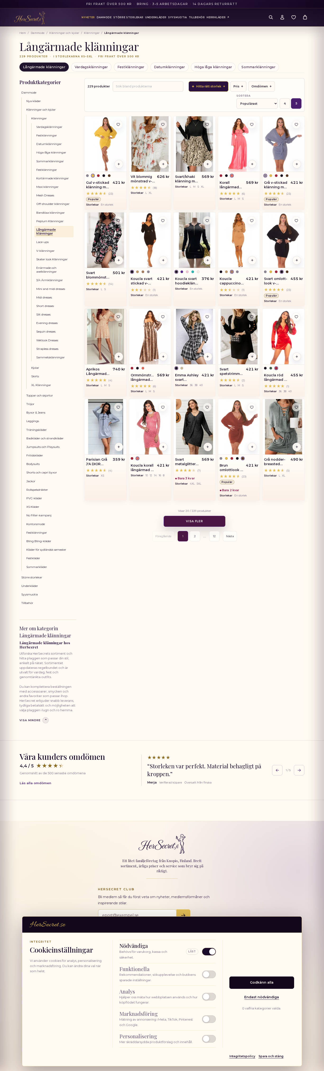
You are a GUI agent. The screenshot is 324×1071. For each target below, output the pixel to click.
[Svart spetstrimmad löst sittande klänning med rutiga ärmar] (239, 336)
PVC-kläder (34, 498)
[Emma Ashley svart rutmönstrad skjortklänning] (194, 336)
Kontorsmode (35, 524)
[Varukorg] (305, 17)
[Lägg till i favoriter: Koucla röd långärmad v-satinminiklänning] (296, 317)
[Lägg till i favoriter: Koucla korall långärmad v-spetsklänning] (162, 407)
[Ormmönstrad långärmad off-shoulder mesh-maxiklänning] (150, 336)
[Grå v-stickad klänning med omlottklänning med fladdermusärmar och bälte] (283, 144)
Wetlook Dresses (47, 340)
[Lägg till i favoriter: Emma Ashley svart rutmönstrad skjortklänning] (207, 317)
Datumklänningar (169, 67)
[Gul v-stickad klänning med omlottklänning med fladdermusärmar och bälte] (105, 144)
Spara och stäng (271, 1056)
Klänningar (91, 33)
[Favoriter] (293, 17)
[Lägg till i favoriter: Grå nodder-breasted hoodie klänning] (296, 407)
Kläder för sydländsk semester (46, 549)
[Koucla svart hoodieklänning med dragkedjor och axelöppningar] (194, 240)
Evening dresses (47, 323)
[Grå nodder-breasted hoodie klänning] (283, 426)
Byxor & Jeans (35, 412)
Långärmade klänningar (44, 67)
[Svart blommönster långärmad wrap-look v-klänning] (105, 240)
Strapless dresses (47, 349)
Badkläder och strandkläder (45, 438)
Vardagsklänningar (91, 67)
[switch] (167, 974)
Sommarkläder (36, 567)
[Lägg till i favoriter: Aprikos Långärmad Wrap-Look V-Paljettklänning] (118, 317)
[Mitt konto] (282, 17)
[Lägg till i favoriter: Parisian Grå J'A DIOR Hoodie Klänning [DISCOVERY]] (118, 407)
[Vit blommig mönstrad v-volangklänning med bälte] (150, 144)
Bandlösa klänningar (50, 212)
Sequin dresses (46, 331)
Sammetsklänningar (50, 357)
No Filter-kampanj (38, 515)
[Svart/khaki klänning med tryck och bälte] (194, 144)
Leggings (32, 421)
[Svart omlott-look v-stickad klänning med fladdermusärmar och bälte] (283, 240)
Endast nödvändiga (261, 997)
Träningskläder (36, 430)
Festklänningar (130, 67)
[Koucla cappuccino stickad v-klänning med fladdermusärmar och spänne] (239, 240)
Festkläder (33, 558)
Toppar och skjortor (39, 395)
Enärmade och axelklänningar (46, 269)
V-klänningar (45, 250)
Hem (22, 33)
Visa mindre (33, 720)
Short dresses (45, 306)
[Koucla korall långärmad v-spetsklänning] (150, 426)
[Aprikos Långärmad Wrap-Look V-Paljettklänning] (105, 336)
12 (214, 536)
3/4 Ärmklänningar (49, 280)
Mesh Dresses (45, 195)
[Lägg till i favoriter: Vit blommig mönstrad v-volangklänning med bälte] (162, 124)
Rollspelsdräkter (37, 489)
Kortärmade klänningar (52, 178)
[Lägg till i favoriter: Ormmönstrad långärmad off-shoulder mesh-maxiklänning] (162, 317)
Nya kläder (33, 101)
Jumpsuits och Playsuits (43, 447)
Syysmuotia (29, 594)
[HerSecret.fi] (29, 18)
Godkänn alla (261, 982)
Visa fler (194, 521)
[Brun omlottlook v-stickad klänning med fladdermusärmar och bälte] (239, 426)
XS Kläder (32, 506)
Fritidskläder (34, 455)
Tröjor (30, 404)
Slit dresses (43, 314)
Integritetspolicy (242, 1056)
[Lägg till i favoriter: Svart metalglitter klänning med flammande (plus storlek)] (207, 407)
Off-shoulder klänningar (52, 204)
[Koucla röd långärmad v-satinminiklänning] (283, 336)
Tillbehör (27, 603)
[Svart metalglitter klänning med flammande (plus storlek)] (194, 426)
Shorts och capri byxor (41, 472)
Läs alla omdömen (35, 783)
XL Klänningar (41, 385)
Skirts (35, 376)
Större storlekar (31, 577)
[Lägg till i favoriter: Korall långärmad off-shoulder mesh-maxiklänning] (251, 124)
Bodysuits (33, 464)
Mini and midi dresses (50, 289)
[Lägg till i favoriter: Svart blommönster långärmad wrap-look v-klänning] (118, 220)
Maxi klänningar (47, 187)
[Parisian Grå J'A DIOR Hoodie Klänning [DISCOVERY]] (105, 426)
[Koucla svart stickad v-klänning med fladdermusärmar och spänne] (150, 240)
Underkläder (29, 586)
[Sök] (271, 17)
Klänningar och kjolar (64, 33)
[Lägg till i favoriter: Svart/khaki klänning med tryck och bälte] (207, 124)
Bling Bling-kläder (38, 541)
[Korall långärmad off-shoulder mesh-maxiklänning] (239, 144)
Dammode (38, 33)
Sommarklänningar (258, 67)
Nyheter (88, 17)
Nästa (230, 536)
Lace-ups (42, 242)
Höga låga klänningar (213, 67)
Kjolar (35, 367)
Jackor (30, 481)
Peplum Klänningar (50, 221)
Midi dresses (44, 297)
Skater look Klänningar (52, 259)
